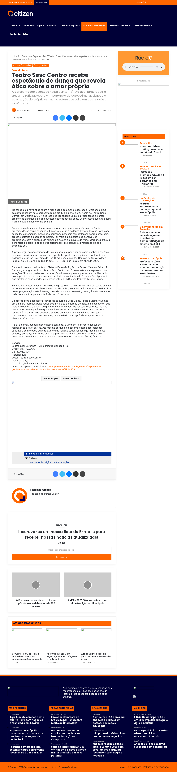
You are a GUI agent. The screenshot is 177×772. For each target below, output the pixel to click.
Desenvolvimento (142, 25)
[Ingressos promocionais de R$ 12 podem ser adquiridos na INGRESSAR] (130, 172)
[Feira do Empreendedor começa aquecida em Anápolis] (130, 204)
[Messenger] (69, 118)
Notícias (28, 25)
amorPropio (51, 378)
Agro (39, 25)
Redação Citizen (23, 110)
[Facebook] (55, 118)
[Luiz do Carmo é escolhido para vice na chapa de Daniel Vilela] (96, 639)
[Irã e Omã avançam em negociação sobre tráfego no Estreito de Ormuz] (61, 639)
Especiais (14, 25)
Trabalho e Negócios (69, 25)
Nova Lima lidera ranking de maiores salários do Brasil (151, 149)
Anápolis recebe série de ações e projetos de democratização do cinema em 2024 (152, 238)
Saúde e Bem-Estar (19, 34)
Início (17, 56)
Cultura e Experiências (94, 25)
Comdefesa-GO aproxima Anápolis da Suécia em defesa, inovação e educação (27, 656)
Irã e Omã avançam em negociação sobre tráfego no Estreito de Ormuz (61, 656)
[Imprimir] (82, 118)
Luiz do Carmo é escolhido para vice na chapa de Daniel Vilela (96, 656)
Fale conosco (134, 767)
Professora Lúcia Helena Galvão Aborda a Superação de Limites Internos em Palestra (152, 267)
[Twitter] (62, 118)
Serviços (51, 25)
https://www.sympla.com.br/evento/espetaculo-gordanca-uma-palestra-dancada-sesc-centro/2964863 (56, 368)
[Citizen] (20, 13)
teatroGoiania (72, 378)
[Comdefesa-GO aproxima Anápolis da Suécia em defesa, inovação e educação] (27, 639)
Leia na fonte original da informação (49, 462)
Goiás (36, 65)
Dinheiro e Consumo (118, 25)
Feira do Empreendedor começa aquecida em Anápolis (151, 208)
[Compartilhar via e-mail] (76, 118)
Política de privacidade (156, 767)
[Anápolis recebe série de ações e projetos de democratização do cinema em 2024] (130, 233)
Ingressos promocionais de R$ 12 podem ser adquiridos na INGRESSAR (152, 177)
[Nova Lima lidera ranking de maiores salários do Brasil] (130, 149)
